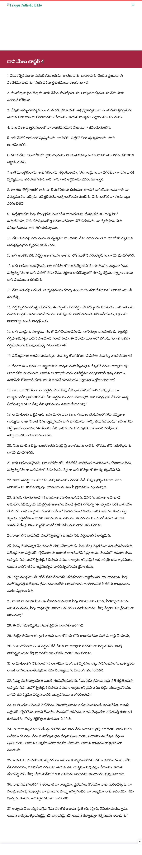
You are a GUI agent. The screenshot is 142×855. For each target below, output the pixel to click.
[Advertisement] (71, 31)
